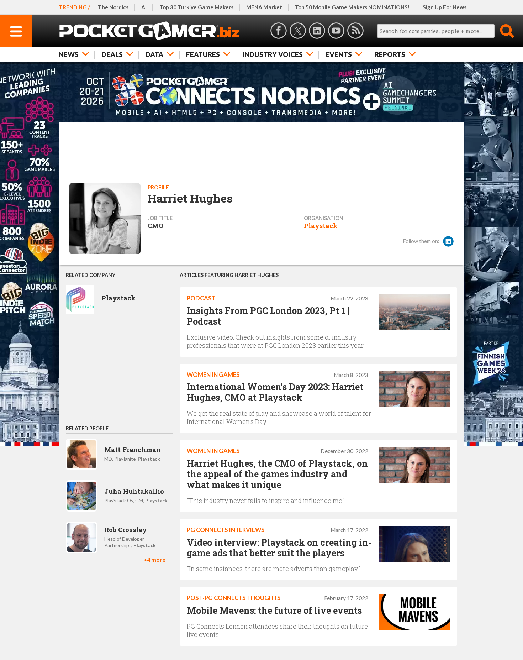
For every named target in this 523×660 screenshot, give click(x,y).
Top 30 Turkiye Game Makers (196, 7)
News (69, 54)
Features (203, 54)
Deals (112, 54)
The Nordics (113, 7)
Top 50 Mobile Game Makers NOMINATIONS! (352, 7)
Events (339, 54)
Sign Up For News (444, 7)
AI (144, 7)
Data (154, 54)
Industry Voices (273, 54)
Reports (390, 54)
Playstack (321, 225)
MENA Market (264, 7)
